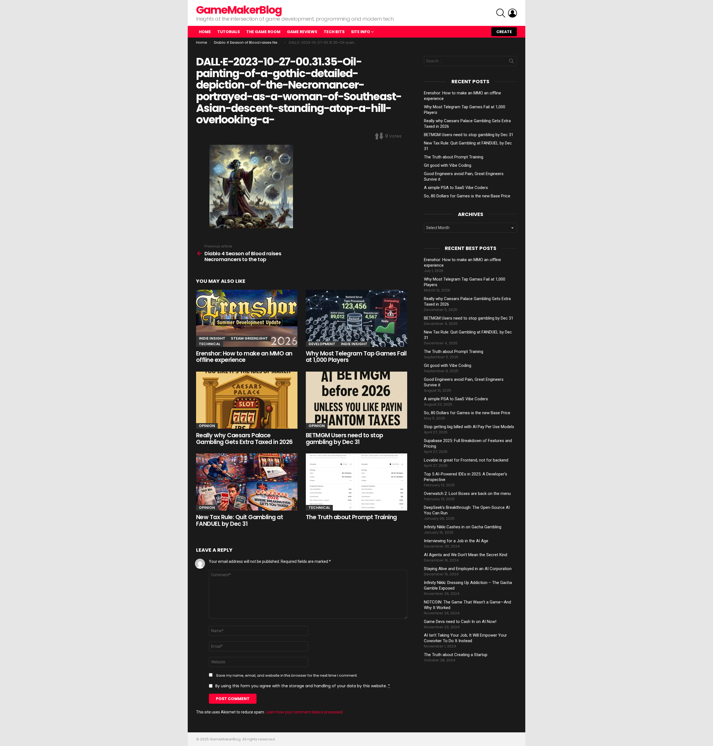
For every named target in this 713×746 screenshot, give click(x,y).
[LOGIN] (512, 13)
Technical (209, 344)
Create (504, 32)
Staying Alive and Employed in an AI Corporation (468, 568)
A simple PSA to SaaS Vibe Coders (456, 187)
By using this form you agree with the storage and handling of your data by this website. (302, 686)
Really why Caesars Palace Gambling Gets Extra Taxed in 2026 (244, 438)
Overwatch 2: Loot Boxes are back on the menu (467, 493)
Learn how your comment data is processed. (304, 712)
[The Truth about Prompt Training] (356, 482)
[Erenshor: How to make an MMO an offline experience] (246, 318)
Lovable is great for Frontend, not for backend (466, 460)
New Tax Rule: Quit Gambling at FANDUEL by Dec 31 (239, 520)
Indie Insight (212, 338)
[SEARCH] (500, 13)
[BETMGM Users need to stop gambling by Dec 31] (356, 400)
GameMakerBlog (239, 10)
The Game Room (263, 32)
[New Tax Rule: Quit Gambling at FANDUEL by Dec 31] (246, 482)
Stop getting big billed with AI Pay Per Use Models (469, 426)
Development (322, 344)
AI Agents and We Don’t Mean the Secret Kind (465, 554)
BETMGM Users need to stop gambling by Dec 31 (344, 438)
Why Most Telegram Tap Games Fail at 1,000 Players (356, 356)
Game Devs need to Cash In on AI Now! (460, 621)
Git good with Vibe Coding (447, 165)
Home (205, 32)
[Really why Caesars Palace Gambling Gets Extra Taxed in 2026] (246, 400)
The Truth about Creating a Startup (455, 654)
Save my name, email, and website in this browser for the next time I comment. (287, 675)
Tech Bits (334, 32)
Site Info (360, 32)
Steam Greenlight (249, 338)
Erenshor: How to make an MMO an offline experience (244, 356)
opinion (207, 425)
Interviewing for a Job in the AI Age (456, 540)
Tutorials (228, 32)
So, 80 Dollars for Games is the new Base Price (467, 195)
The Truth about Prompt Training (351, 517)
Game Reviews (302, 32)
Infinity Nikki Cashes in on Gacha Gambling (462, 526)
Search (511, 62)
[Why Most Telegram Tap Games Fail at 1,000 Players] (356, 318)
